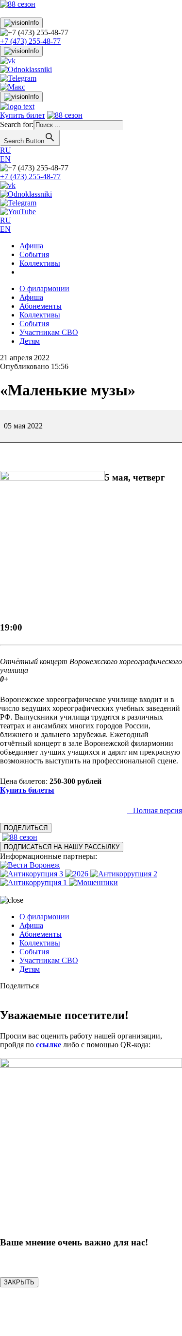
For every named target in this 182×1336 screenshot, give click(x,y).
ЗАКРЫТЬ (19, 1282)
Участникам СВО (48, 332)
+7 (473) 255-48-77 (30, 41)
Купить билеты (27, 790)
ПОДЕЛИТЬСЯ (26, 828)
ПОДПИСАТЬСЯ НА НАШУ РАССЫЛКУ (61, 847)
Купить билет (22, 115)
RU (5, 150)
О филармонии (44, 288)
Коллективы (39, 263)
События (34, 254)
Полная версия (157, 810)
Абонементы (40, 306)
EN (5, 159)
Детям (29, 341)
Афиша (31, 245)
